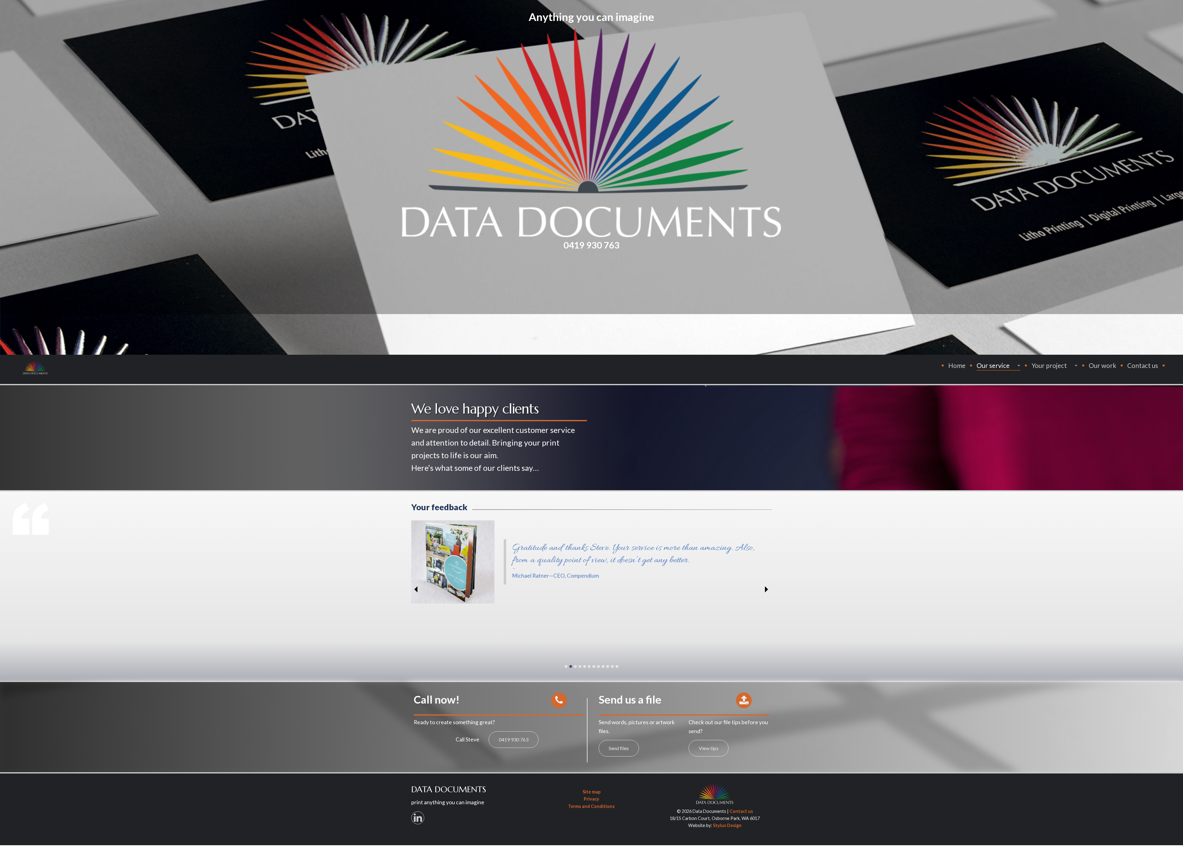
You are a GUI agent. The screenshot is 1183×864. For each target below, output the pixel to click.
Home (957, 365)
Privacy (591, 799)
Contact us (1142, 365)
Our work (1102, 365)
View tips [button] (708, 748)
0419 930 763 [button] (513, 739)
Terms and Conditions (591, 806)
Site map (591, 791)
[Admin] (714, 793)
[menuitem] (957, 365)
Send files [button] (619, 748)
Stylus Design (727, 825)
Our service (993, 365)
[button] (559, 700)
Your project (1049, 365)
